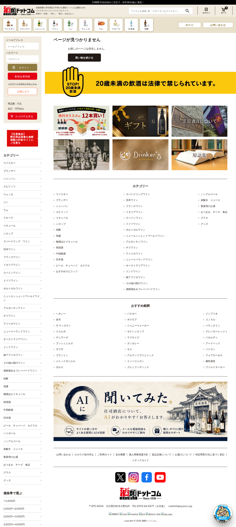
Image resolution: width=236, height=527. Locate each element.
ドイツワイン (10, 280)
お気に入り (23, 91)
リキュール (9, 225)
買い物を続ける (84, 57)
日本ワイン (9, 249)
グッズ (7, 480)
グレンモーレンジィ (216, 331)
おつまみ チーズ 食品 (16, 464)
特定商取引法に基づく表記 (209, 454)
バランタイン (213, 325)
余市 (58, 319)
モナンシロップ (135, 331)
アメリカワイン (11, 323)
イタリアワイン (11, 264)
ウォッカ (8, 194)
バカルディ (212, 337)
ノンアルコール (11, 441)
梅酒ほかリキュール (14, 394)
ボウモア (132, 319)
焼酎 (5, 378)
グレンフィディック (138, 367)
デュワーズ (62, 337)
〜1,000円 (9, 500)
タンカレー (133, 343)
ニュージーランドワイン (16, 331)
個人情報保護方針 (138, 454)
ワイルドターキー (215, 367)
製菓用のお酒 (10, 456)
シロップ (8, 233)
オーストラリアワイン (15, 339)
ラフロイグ (133, 337)
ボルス (59, 367)
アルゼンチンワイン (14, 307)
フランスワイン (11, 256)
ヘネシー (61, 313)
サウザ (59, 349)
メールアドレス (14, 39)
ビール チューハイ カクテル (20, 425)
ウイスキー (9, 162)
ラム (5, 210)
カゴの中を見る (24, 116)
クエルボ (61, 331)
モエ (129, 349)
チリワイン (9, 315)
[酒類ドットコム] (19, 10)
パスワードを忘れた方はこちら (22, 84)
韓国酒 (7, 401)
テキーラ (8, 217)
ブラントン (62, 355)
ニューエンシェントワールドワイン (21, 298)
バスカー (132, 313)
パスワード (12, 52)
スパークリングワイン (138, 194)
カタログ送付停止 (84, 454)
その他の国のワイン (14, 362)
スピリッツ (9, 186)
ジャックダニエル (65, 361)
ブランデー (9, 170)
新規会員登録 (22, 76)
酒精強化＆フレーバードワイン (20, 370)
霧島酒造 (210, 361)
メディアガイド (140, 460)
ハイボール (9, 433)
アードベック (213, 343)
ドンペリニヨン (135, 361)
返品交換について (161, 454)
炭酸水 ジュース (13, 448)
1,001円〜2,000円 (13, 508)
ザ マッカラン (63, 325)
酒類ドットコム (149, 520)
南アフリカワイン (13, 354)
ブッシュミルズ (64, 343)
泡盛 (5, 386)
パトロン (210, 349)
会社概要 (120, 454)
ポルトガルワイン (13, 288)
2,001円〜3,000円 (14, 516)
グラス (7, 472)
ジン (5, 202)
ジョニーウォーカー (138, 325)
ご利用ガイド (104, 454)
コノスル (210, 319)
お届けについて (183, 454)
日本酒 (7, 417)
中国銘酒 (8, 409)
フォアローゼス (214, 355)
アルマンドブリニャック (140, 355)
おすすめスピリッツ (67, 271)
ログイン (206, 13)
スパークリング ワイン (16, 241)
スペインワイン (11, 272)
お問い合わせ (218, 24)
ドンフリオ (212, 313)
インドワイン (10, 347)
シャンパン (9, 178)
